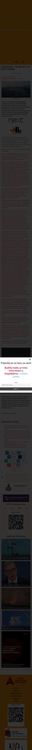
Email (16, 381)
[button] (30, 361)
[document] (16, 375)
